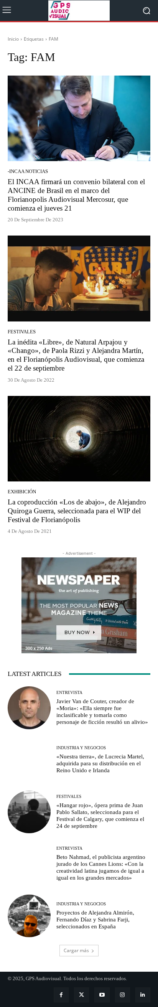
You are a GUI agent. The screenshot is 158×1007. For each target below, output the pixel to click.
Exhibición (22, 491)
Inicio (13, 39)
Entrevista (69, 693)
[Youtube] (101, 994)
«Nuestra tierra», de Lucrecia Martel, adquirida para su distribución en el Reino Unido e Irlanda (100, 763)
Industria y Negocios (81, 748)
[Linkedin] (142, 994)
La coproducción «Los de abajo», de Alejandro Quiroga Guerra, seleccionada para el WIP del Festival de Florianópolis (77, 511)
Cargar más (76, 950)
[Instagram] (122, 994)
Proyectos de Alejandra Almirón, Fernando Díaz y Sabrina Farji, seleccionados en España (95, 920)
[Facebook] (61, 994)
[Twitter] (81, 994)
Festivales (22, 331)
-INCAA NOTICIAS (28, 171)
